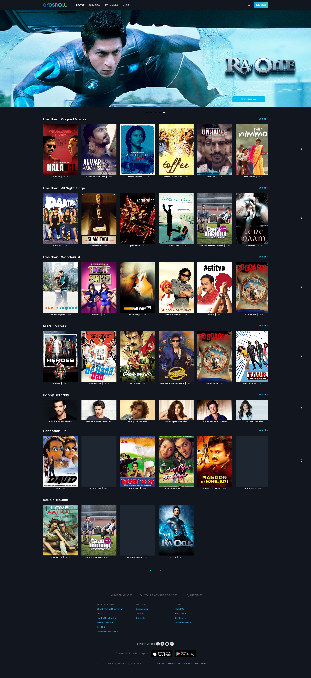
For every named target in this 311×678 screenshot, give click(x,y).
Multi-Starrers (54, 326)
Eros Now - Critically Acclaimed (68, 569)
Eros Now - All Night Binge (64, 188)
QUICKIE (114, 4)
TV (106, 4)
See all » (263, 118)
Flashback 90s (54, 431)
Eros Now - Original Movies (64, 119)
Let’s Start (261, 5)
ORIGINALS (95, 4)
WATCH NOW (248, 99)
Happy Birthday (56, 395)
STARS (126, 4)
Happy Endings (55, 637)
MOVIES (80, 4)
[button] (147, 112)
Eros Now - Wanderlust (62, 257)
